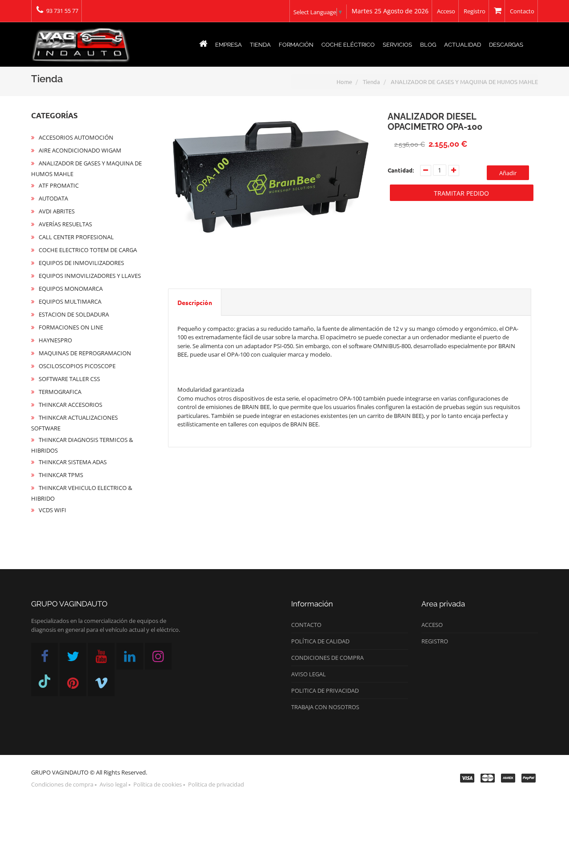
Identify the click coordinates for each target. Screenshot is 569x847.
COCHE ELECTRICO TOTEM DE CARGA (88, 250)
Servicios (397, 44)
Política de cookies (157, 784)
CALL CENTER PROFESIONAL (76, 237)
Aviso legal (308, 674)
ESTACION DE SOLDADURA (74, 314)
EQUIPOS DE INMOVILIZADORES (81, 263)
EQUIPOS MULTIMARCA (70, 301)
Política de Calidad (320, 641)
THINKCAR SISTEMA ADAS (73, 462)
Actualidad (462, 44)
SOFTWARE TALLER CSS (69, 379)
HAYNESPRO (55, 340)
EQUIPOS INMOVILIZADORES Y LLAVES (90, 276)
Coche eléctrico (348, 44)
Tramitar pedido (461, 193)
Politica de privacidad (325, 690)
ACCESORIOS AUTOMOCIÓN (76, 137)
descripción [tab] (194, 302)
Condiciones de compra (327, 658)
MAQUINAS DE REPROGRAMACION (85, 353)
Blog (428, 44)
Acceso (446, 11)
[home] (203, 45)
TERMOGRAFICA (60, 392)
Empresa (228, 44)
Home (344, 81)
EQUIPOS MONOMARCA (71, 289)
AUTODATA (53, 198)
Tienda (260, 44)
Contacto (522, 11)
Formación (296, 44)
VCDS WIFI (52, 510)
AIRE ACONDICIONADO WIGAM (80, 150)
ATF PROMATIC (59, 185)
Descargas (506, 44)
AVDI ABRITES (57, 211)
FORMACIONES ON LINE (71, 327)
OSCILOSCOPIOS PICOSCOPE (77, 366)
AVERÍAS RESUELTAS (65, 224)
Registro (474, 11)
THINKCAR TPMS (61, 475)
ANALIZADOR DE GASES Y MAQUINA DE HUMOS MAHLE (464, 81)
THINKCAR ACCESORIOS (70, 405)
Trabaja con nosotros (325, 707)
